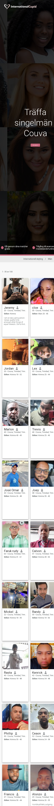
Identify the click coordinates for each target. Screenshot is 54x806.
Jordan (9, 368)
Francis (9, 794)
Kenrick (37, 672)
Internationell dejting (33, 259)
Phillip (8, 733)
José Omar (11, 490)
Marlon (9, 429)
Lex (34, 368)
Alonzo (37, 794)
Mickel (8, 612)
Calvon (37, 551)
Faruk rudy (11, 551)
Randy (36, 612)
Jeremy (9, 308)
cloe (35, 308)
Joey (35, 490)
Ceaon (36, 733)
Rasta (8, 672)
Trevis (36, 429)
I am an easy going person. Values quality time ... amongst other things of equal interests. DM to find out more (14, 321)
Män (50, 259)
